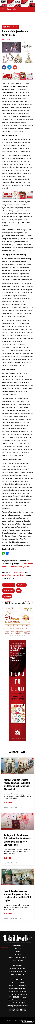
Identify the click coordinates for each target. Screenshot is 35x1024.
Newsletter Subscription (17, 971)
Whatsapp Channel (17, 974)
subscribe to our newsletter (13, 575)
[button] (4, 67)
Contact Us (17, 955)
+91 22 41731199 (17, 983)
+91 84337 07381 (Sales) (17, 985)
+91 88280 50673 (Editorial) (17, 991)
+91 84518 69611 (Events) (17, 997)
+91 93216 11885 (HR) (17, 1003)
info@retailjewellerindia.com (17, 994)
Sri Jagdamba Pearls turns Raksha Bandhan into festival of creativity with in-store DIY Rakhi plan (17, 839)
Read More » (8, 802)
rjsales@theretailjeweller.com (17, 988)
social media (19, 572)
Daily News (6, 27)
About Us (17, 949)
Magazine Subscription (17, 969)
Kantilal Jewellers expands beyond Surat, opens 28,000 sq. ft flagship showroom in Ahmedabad (17, 784)
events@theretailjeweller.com (17, 1000)
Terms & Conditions (17, 960)
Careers (17, 952)
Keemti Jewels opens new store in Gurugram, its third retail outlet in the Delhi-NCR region (17, 895)
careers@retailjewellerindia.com (17, 1006)
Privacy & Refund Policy (17, 957)
